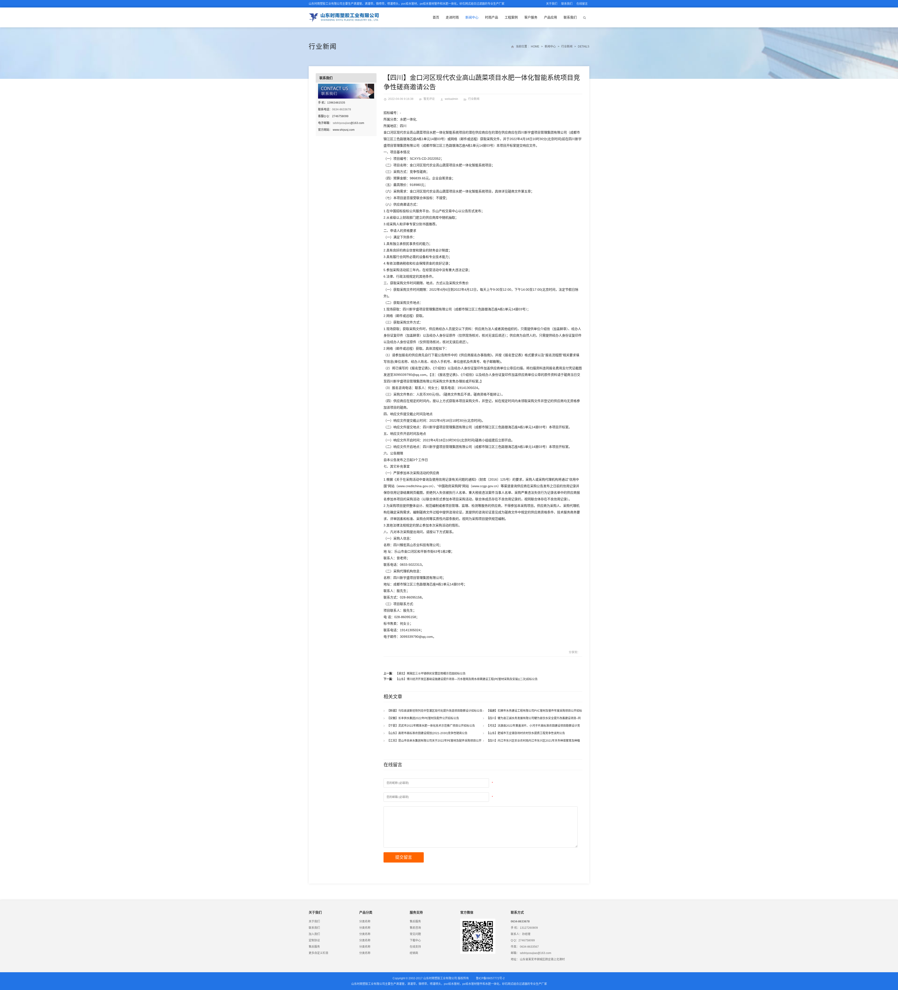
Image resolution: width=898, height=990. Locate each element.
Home (535, 46)
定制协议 (314, 940)
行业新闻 (323, 46)
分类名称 (364, 921)
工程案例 (511, 17)
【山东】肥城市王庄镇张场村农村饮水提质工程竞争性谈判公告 (526, 733)
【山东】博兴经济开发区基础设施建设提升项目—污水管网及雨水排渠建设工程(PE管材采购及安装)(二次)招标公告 (466, 679)
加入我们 (314, 934)
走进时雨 (452, 17)
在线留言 (582, 3)
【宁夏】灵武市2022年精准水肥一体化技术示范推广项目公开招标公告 (432, 725)
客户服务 (530, 17)
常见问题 (415, 934)
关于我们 (551, 3)
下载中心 (415, 940)
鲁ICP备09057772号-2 (490, 978)
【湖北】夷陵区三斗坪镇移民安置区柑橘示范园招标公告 (430, 673)
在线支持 (415, 946)
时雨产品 (491, 17)
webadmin (451, 99)
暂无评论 (429, 99)
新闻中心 (471, 17)
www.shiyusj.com (344, 129)
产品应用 (550, 17)
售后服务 (314, 946)
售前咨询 (415, 927)
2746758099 (340, 116)
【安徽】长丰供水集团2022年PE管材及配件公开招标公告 (424, 718)
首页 (436, 17)
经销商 (414, 953)
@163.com (357, 123)
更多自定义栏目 (318, 953)
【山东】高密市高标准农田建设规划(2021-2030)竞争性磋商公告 (428, 733)
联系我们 (566, 3)
